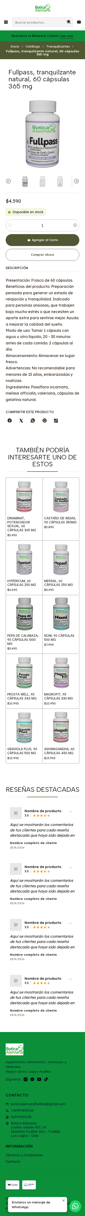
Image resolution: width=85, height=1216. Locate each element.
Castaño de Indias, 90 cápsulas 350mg (60, 520)
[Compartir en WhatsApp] (33, 421)
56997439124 (21, 1117)
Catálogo (33, 46)
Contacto (13, 1161)
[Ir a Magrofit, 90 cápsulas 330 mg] (61, 672)
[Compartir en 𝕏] (21, 421)
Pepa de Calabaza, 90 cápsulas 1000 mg (23, 640)
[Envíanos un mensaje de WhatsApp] (75, 1206)
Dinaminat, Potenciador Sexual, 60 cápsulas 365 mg (21, 524)
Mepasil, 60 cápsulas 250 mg (58, 583)
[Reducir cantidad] (10, 225)
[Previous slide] (9, 181)
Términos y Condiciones (24, 1155)
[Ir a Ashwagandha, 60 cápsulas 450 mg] (61, 727)
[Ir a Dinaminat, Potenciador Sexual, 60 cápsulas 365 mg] (24, 496)
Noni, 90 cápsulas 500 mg (59, 638)
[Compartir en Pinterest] (44, 421)
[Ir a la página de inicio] (42, 8)
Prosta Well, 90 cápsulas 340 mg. (22, 696)
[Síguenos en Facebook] (32, 1079)
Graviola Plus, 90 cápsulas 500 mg (22, 751)
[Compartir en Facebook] (10, 421)
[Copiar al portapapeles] (56, 421)
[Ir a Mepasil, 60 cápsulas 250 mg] (61, 559)
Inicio (14, 46)
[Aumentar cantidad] (75, 225)
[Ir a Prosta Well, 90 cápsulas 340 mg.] (24, 672)
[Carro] (79, 22)
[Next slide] (75, 181)
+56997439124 (22, 1110)
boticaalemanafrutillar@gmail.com (38, 1104)
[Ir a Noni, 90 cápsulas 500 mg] (61, 614)
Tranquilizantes (58, 46)
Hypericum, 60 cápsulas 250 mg (21, 583)
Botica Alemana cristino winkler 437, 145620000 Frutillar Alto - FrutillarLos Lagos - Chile (35, 1129)
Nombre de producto (43, 811)
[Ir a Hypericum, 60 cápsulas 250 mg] (24, 559)
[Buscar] (69, 22)
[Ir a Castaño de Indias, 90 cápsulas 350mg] (61, 496)
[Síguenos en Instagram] (25, 1079)
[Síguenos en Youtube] (39, 1079)
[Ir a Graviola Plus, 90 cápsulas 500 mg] (24, 727)
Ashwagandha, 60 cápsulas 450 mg (59, 751)
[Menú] (6, 22)
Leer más (66, 36)
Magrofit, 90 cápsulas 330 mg (58, 696)
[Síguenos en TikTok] (46, 1079)
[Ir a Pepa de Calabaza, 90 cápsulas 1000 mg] (24, 614)
